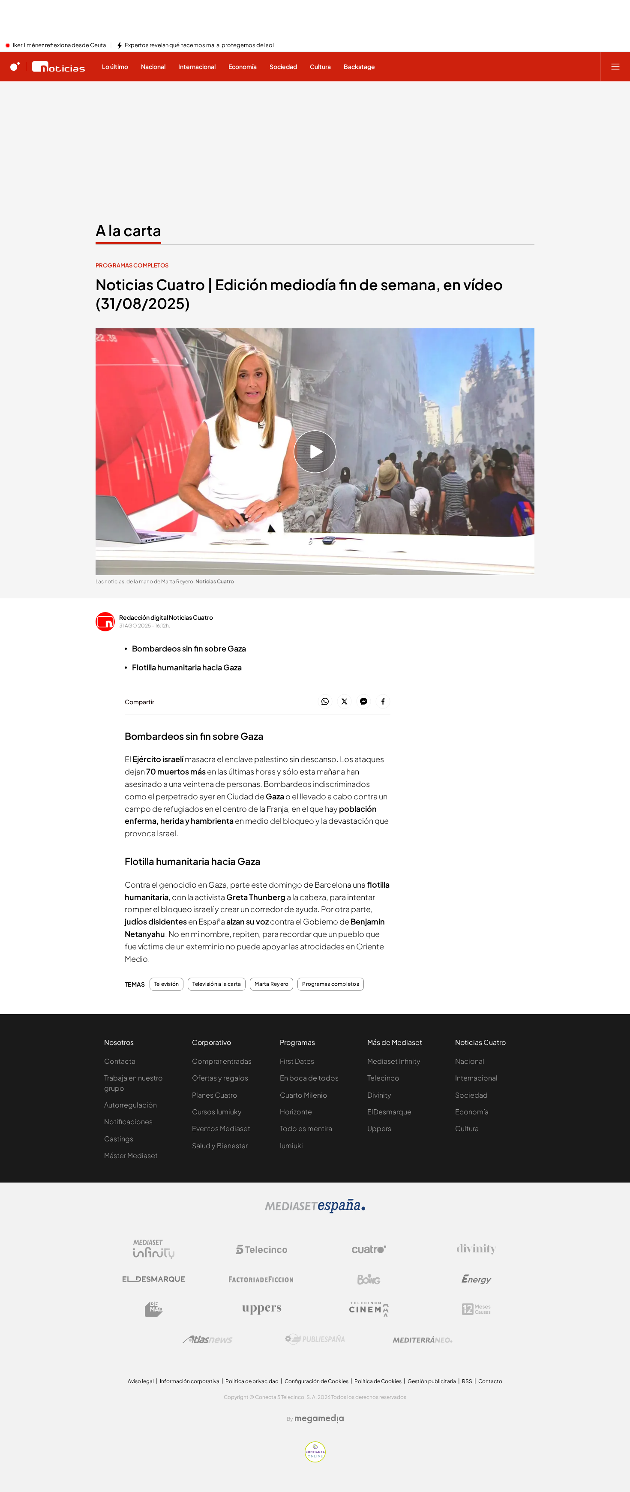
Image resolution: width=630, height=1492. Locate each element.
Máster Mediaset (131, 1155)
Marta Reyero (271, 984)
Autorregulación (130, 1104)
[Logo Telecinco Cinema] (369, 1309)
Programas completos (132, 265)
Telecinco (383, 1077)
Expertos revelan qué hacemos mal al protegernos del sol (199, 45)
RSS (467, 1381)
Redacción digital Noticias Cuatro (166, 617)
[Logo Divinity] (476, 1249)
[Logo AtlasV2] (208, 1339)
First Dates (297, 1061)
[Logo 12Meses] (476, 1309)
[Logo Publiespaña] (315, 1339)
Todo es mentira (306, 1128)
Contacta (119, 1061)
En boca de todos (309, 1077)
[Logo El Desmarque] (154, 1279)
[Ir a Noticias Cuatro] (58, 66)
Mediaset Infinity (393, 1061)
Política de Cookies (378, 1381)
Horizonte (296, 1111)
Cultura (467, 1128)
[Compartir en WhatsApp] (325, 702)
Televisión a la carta (216, 984)
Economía (472, 1111)
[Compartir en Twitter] (344, 702)
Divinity (379, 1094)
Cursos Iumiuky (217, 1111)
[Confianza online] (315, 1460)
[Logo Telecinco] (261, 1249)
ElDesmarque (389, 1111)
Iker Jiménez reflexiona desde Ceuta (59, 45)
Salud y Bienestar (220, 1145)
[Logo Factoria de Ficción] (261, 1279)
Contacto (490, 1381)
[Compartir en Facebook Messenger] (363, 702)
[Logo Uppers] (261, 1309)
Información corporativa (189, 1381)
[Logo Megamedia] (319, 1418)
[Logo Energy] (477, 1279)
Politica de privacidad (252, 1381)
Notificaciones (128, 1121)
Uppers (379, 1128)
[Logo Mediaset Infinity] (153, 1249)
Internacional (476, 1077)
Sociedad (471, 1094)
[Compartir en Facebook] (382, 702)
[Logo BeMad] (154, 1309)
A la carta (128, 230)
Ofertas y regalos (220, 1077)
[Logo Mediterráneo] (423, 1339)
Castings (118, 1138)
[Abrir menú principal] (615, 66)
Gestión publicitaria (432, 1381)
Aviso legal (141, 1381)
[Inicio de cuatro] (15, 66)
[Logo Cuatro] (369, 1249)
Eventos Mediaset (221, 1128)
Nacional (469, 1061)
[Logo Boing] (369, 1279)
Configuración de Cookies (316, 1381)
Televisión (166, 984)
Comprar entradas (222, 1061)
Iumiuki (291, 1145)
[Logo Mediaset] (315, 1211)
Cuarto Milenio (303, 1094)
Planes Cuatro (214, 1094)
